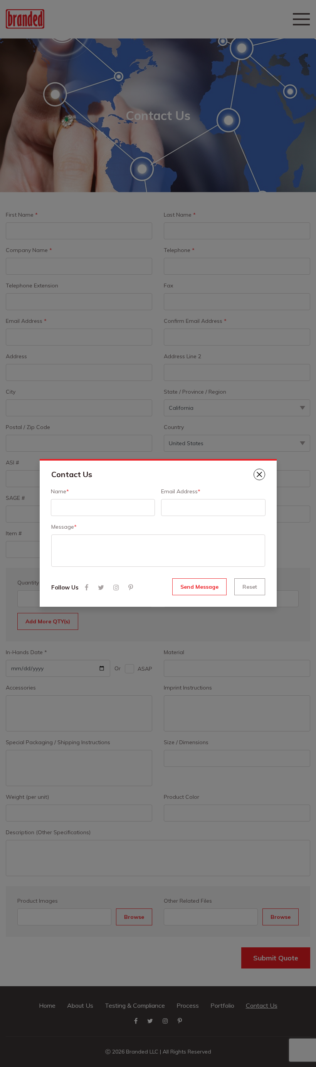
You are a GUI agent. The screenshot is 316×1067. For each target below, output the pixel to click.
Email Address (180, 491)
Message (64, 526)
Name (60, 491)
